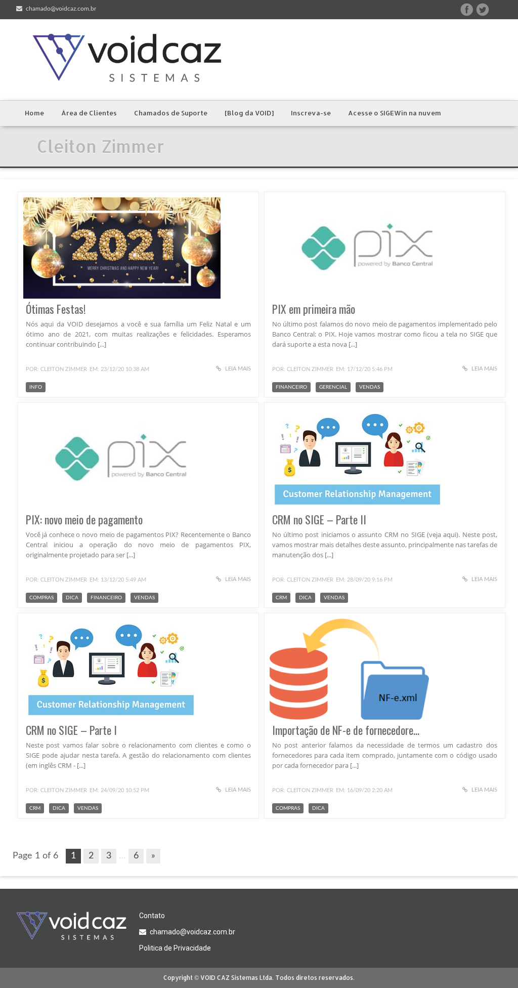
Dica (72, 597)
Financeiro (291, 387)
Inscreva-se (311, 113)
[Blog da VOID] (249, 113)
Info (35, 387)
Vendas (369, 387)
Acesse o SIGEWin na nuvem (394, 113)
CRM (281, 597)
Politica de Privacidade (175, 948)
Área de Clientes (89, 113)
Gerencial (333, 387)
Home (34, 113)
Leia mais (237, 369)
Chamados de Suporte (170, 113)
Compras (41, 597)
